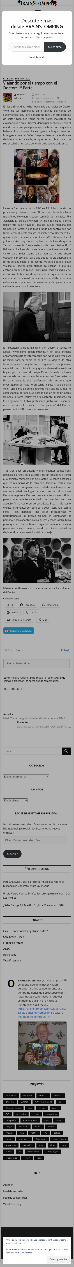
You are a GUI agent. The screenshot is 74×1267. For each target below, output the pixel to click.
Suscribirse (55, 46)
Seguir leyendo (37, 57)
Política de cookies (23, 1252)
